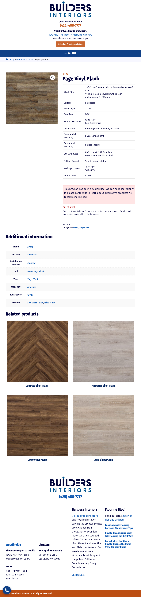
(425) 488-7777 (70, 26)
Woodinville (13, 545)
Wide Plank (49, 302)
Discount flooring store (85, 515)
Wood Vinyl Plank (35, 271)
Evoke (30, 59)
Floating (31, 263)
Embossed (32, 254)
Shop (12, 59)
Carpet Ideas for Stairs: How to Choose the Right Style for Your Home (118, 544)
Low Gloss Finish (35, 302)
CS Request (78, 574)
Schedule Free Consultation (70, 44)
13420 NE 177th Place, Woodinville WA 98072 (70, 34)
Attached (31, 287)
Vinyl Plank (20, 59)
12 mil (30, 295)
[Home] (7, 59)
